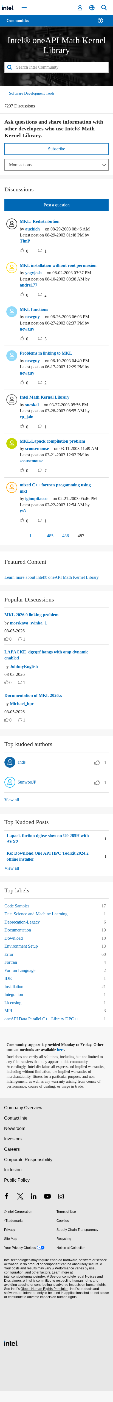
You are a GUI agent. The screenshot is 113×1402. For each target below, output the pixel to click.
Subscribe (57, 148)
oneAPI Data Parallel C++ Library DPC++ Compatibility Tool (47, 1024)
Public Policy (16, 1191)
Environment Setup (23, 952)
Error (9, 960)
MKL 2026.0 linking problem (34, 621)
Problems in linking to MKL (48, 359)
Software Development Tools (33, 93)
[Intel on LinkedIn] (33, 1208)
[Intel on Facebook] (6, 1208)
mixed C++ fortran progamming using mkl (58, 494)
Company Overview (23, 1118)
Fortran (11, 968)
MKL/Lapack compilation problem (55, 447)
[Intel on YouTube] (47, 1208)
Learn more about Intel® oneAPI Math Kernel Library (55, 583)
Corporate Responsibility (28, 1170)
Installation (15, 992)
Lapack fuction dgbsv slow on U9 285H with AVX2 (52, 845)
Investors (13, 1150)
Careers (11, 1160)
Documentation (19, 936)
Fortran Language (21, 976)
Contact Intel (16, 1129)
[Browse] (19, 24)
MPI (8, 1016)
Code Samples (18, 912)
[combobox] (56, 67)
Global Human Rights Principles (43, 1299)
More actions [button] (21, 164)
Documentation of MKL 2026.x (36, 701)
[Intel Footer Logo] (11, 1353)
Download (14, 944)
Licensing (13, 1008)
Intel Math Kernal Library (46, 403)
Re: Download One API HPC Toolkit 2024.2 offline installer (50, 862)
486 (65, 541)
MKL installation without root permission (50, 268)
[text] (6, 646)
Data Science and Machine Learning (39, 920)
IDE (7, 984)
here (64, 1056)
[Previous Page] (18, 542)
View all (11, 806)
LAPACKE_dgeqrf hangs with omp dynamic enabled (48, 661)
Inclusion (12, 1181)
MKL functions (35, 315)
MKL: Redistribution (40, 221)
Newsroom (14, 1139)
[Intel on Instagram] (61, 1208)
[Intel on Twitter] (20, 1208)
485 (48, 541)
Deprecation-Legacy (24, 928)
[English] (92, 7)
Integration (15, 1000)
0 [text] (10, 645)
